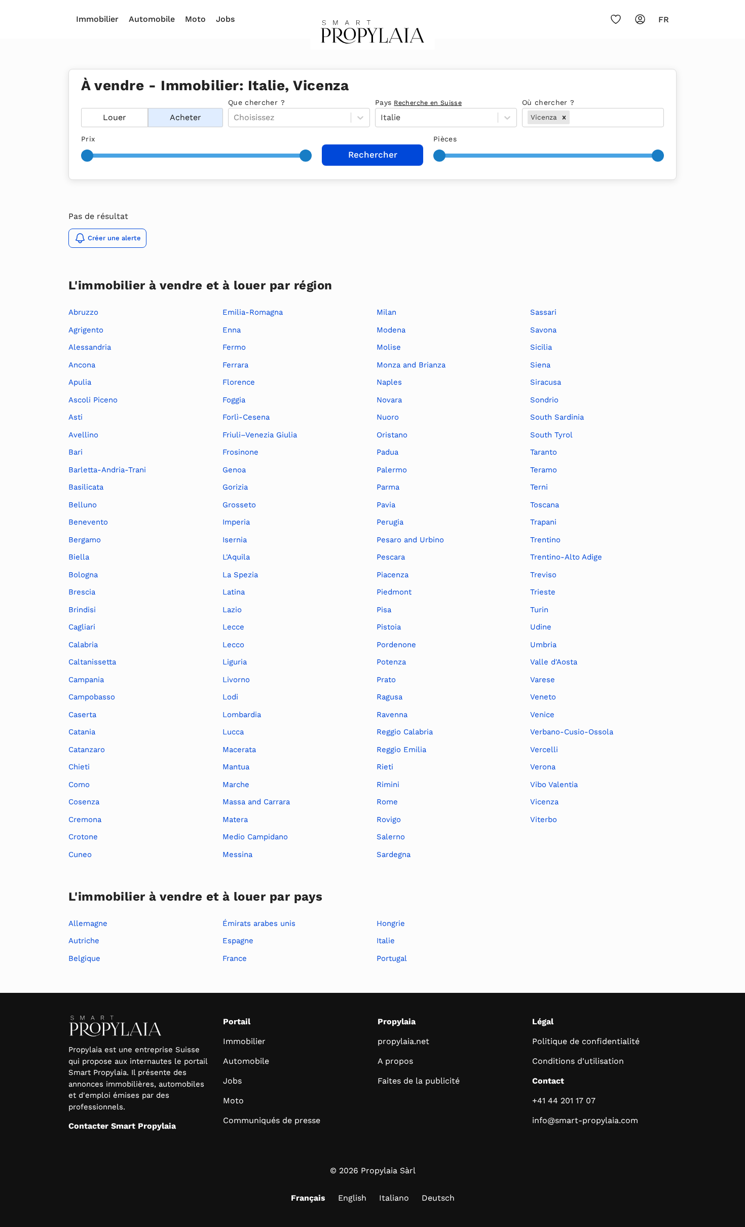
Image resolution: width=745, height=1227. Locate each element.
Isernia (234, 539)
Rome (387, 801)
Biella (78, 557)
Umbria (543, 644)
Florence (238, 382)
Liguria (234, 661)
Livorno (236, 679)
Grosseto (239, 504)
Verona (542, 766)
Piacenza (392, 574)
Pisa (384, 609)
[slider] (87, 156)
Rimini (388, 784)
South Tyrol (551, 434)
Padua (387, 452)
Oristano (392, 434)
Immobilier (97, 19)
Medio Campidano (255, 836)
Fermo (234, 347)
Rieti (385, 766)
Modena (391, 329)
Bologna (83, 574)
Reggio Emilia (401, 749)
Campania (86, 679)
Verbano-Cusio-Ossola (571, 731)
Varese (542, 679)
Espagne (237, 940)
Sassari (543, 312)
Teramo (543, 469)
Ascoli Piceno (93, 399)
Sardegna (394, 854)
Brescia (81, 592)
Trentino (545, 539)
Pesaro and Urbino (410, 539)
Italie (386, 940)
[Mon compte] (640, 19)
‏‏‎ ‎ (82, 102)
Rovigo (389, 819)
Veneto (543, 696)
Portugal (392, 958)
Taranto (543, 452)
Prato (386, 679)
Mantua (235, 766)
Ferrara (235, 364)
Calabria (83, 644)
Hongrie (391, 923)
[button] (564, 117)
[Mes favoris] (616, 19)
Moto (195, 19)
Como (79, 784)
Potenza (391, 661)
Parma (388, 487)
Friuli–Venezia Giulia (259, 434)
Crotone (83, 836)
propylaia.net (403, 1041)
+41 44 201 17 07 (563, 1100)
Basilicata (85, 487)
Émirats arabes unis (258, 923)
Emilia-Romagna (252, 312)
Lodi (230, 696)
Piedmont (394, 592)
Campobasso (91, 696)
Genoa (234, 469)
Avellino (83, 434)
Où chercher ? (548, 102)
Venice (542, 714)
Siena (540, 364)
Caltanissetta (92, 661)
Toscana (544, 504)
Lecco (233, 644)
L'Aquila (236, 557)
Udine (540, 626)
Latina (233, 592)
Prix (88, 139)
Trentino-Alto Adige (566, 557)
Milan (386, 312)
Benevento (88, 522)
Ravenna (392, 714)
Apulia (79, 382)
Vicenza (544, 801)
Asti (75, 417)
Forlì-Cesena (246, 417)
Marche (235, 784)
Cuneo (80, 854)
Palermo (392, 469)
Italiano (394, 1198)
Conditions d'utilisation (578, 1061)
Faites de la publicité (419, 1081)
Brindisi (82, 609)
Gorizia (235, 487)
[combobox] (573, 117)
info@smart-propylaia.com (585, 1120)
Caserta (82, 714)
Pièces (445, 139)
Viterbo (543, 819)
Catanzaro (86, 749)
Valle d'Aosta (553, 661)
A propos (395, 1061)
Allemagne (87, 923)
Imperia (236, 522)
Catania (81, 731)
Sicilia (541, 347)
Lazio (232, 609)
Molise (389, 347)
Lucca (233, 731)
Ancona (81, 364)
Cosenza (83, 801)
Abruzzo (83, 312)
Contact (548, 1081)
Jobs (225, 19)
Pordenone (396, 644)
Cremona (84, 819)
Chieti (79, 766)
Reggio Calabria (405, 731)
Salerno (391, 836)
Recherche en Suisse (428, 102)
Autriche (83, 940)
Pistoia (389, 626)
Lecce (233, 626)
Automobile (152, 19)
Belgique (84, 958)
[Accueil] (373, 35)
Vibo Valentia (554, 784)
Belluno (82, 504)
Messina (237, 854)
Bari (75, 452)
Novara (389, 399)
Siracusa (545, 382)
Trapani (543, 522)
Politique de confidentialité (586, 1041)
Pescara (391, 557)
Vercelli (544, 749)
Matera (235, 819)
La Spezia (240, 574)
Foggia (233, 399)
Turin (539, 609)
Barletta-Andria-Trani (107, 469)
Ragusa (389, 696)
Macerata (239, 749)
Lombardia (241, 714)
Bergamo (84, 539)
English (352, 1198)
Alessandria (89, 347)
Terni (539, 487)
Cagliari (81, 626)
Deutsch (438, 1198)
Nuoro (388, 417)
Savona (543, 329)
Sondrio (544, 399)
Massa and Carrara (256, 801)
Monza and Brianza (411, 364)
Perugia (390, 522)
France (234, 958)
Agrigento (85, 329)
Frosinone (240, 452)
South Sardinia (557, 417)
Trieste (542, 592)
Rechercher (372, 155)
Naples (389, 382)
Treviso (543, 574)
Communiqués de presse (271, 1120)
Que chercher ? (256, 102)
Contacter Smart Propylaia (122, 1126)
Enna (231, 329)
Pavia (386, 504)
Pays (418, 102)
